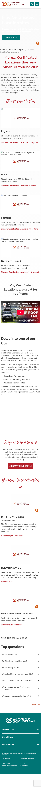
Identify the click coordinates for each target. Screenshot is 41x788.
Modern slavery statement (9, 765)
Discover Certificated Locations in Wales (18, 185)
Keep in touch (8, 744)
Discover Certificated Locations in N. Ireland (20, 272)
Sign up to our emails (20, 466)
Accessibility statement (27, 758)
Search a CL (11, 37)
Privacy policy (6, 763)
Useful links (7, 737)
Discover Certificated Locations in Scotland (19, 229)
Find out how (7, 581)
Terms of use (5, 761)
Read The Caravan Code (14, 638)
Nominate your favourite (12, 536)
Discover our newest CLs (11, 625)
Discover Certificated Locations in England (19, 142)
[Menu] (37, 4)
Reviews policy (6, 768)
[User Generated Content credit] (37, 43)
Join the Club (8, 730)
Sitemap (22, 763)
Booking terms (24, 761)
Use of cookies (6, 758)
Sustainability (24, 765)
